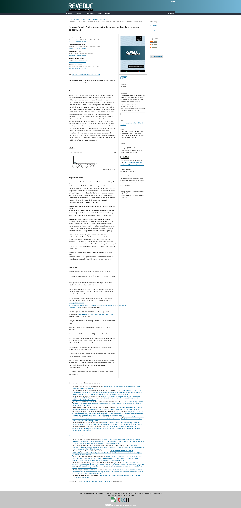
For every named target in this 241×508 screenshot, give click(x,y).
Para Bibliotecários (155, 31)
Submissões (90, 13)
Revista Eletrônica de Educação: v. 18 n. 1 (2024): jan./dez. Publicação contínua (114, 409)
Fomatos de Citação (127, 114)
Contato (108, 13)
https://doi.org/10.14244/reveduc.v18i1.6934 (86, 75)
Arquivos (76, 19)
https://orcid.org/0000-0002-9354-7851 (77, 48)
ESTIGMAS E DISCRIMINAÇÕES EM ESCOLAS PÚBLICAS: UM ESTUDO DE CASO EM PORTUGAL (105, 446)
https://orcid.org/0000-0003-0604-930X (77, 62)
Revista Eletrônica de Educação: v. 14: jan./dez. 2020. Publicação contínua (105, 394)
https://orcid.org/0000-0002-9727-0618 (77, 68)
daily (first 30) (106, 169)
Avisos (100, 13)
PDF (124, 78)
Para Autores (153, 28)
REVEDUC (69, 13)
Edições (79, 13)
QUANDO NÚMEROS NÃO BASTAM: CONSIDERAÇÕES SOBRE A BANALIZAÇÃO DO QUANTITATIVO (102, 452)
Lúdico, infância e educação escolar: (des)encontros (118, 387)
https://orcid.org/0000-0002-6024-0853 (77, 41)
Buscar (171, 13)
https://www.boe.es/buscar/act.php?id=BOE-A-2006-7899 (95, 314)
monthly (113, 169)
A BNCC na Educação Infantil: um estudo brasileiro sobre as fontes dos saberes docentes (107, 403)
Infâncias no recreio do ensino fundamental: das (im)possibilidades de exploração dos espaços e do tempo (104, 427)
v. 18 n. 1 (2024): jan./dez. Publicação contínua (93, 19)
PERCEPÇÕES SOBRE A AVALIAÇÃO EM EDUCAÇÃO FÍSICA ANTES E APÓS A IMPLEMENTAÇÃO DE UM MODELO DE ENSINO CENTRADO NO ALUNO (108, 464)
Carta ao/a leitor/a (105, 475)
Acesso (173, 1)
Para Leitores (153, 25)
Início (70, 19)
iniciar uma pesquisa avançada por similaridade (96, 481)
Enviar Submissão (156, 56)
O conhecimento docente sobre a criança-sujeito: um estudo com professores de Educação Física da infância (108, 418)
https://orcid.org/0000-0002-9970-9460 (77, 55)
